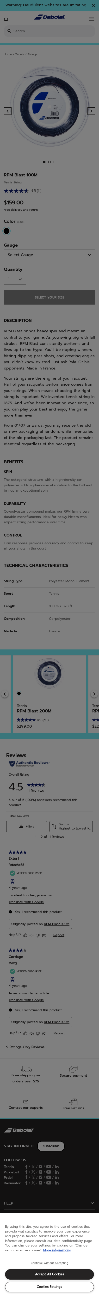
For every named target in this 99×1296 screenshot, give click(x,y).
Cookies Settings (49, 1286)
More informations (57, 1250)
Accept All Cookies (49, 1274)
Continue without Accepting (49, 1263)
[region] (49, 1254)
